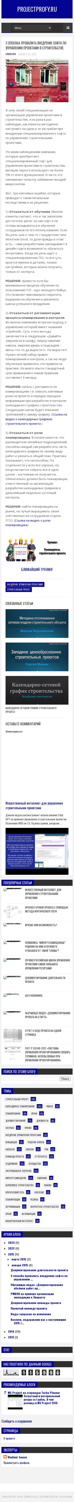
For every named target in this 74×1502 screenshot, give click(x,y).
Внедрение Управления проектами (25, 584)
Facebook (10, 1149)
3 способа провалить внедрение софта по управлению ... (39, 1277)
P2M (46, 1149)
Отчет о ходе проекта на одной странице (43, 1033)
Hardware (42, 1178)
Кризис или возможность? (41, 925)
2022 (11, 1248)
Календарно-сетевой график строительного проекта (31, 709)
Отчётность (41, 1156)
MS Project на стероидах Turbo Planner (34, 1392)
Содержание (12, 1163)
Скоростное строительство (44, 1206)
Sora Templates (27, 1497)
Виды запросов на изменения (31, 1314)
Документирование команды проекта (36, 1303)
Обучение (39, 1192)
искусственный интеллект (19, 1221)
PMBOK (49, 1106)
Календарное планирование (20, 1106)
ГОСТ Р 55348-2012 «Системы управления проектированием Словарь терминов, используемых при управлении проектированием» (47, 1054)
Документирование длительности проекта (45, 980)
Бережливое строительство (20, 1185)
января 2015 (20, 1265)
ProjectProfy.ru (37, 9)
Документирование (16, 1120)
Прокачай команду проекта (29, 1308)
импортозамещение (16, 1178)
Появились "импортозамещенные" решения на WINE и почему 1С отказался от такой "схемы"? (45, 947)
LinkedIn (30, 1149)
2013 (11, 1337)
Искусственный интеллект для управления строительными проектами (34, 805)
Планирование (13, 1113)
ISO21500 (10, 1128)
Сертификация (13, 1206)
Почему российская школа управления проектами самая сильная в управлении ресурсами (47, 964)
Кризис (28, 1128)
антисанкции (28, 1214)
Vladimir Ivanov (17, 1457)
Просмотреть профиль (16, 1462)
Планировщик (13, 1199)
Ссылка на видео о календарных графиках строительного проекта (36, 419)
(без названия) (33, 995)
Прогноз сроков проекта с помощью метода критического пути (46, 909)
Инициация (11, 1142)
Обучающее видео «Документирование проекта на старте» (47, 1015)
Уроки (34, 1113)
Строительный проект (18, 589)
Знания (47, 1185)
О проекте (9, 1438)
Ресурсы (34, 1199)
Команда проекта (15, 1156)
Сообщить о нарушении (16, 1421)
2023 (11, 1242)
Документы (42, 1120)
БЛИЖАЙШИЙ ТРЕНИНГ (37, 569)
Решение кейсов (36, 1142)
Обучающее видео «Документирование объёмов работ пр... (37, 1286)
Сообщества (35, 1163)
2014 (11, 1331)
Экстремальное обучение (19, 1171)
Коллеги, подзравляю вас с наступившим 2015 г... (38, 1321)
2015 (11, 1254)
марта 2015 (19, 1259)
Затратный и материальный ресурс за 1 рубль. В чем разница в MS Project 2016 (42, 1399)
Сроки (9, 1214)
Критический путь (15, 1192)
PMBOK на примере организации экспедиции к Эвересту (32, 1295)
